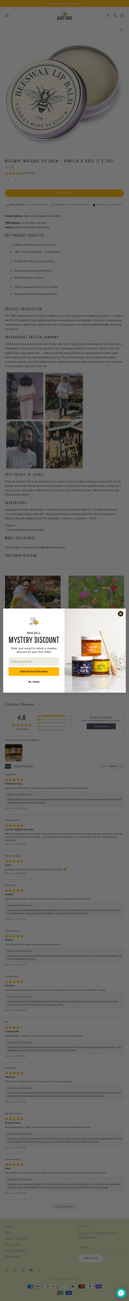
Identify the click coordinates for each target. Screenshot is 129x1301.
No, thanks (33, 682)
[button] (121, 1293)
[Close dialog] (120, 614)
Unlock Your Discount (34, 671)
